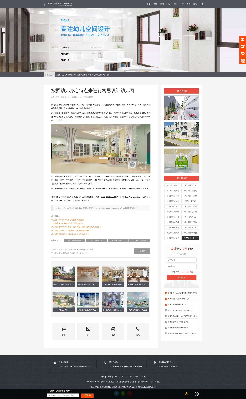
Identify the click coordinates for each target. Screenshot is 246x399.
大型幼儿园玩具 (173, 233)
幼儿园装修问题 (173, 217)
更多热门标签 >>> (190, 238)
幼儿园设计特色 (190, 206)
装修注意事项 (190, 201)
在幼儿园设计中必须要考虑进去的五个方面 (76, 249)
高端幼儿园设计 (173, 212)
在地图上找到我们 (166, 362)
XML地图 (157, 382)
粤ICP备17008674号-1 (145, 382)
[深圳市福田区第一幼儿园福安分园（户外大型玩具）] (181, 133)
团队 (168, 4)
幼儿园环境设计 (173, 206)
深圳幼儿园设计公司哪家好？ (178, 328)
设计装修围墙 (96, 240)
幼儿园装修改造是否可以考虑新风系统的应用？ (70, 234)
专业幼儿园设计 (190, 217)
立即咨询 (87, 395)
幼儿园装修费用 (74, 240)
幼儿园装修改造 (190, 212)
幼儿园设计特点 (173, 201)
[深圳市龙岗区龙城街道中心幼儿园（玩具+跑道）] (181, 107)
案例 (162, 4)
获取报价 (181, 278)
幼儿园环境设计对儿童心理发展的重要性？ (68, 220)
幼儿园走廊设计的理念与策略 (178, 322)
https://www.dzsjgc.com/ (134, 197)
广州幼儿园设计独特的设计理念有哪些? (67, 223)
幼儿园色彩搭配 (173, 227)
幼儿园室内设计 (190, 185)
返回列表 (142, 251)
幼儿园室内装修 (190, 222)
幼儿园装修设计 (57, 188)
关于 (182, 4)
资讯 (175, 4)
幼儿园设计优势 (190, 233)
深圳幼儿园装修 (173, 191)
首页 (148, 4)
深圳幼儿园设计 (173, 185)
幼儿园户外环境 (190, 191)
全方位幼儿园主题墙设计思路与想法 (180, 310)
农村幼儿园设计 (118, 240)
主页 (58, 75)
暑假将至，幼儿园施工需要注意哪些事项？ (182, 293)
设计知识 (71, 75)
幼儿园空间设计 (190, 227)
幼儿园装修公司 (173, 196)
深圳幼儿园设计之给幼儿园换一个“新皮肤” (182, 333)
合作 (188, 4)
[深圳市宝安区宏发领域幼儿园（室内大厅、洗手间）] (181, 160)
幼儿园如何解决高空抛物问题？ (178, 299)
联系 (195, 4)
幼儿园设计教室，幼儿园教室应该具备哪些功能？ (71, 230)
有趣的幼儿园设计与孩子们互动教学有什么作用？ (185, 316)
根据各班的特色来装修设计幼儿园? (73, 253)
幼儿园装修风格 (173, 222)
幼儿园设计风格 (190, 196)
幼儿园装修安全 (173, 238)
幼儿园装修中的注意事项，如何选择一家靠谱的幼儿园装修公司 (76, 227)
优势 (155, 4)
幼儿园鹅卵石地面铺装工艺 (177, 304)
